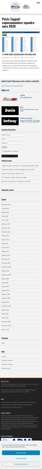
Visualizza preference (21, 464)
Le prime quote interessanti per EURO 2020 (19, 54)
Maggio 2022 (5, 212)
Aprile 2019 (5, 314)
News (18, 57)
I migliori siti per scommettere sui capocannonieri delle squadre (20, 165)
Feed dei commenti (7, 364)
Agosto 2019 (5, 310)
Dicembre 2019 (6, 298)
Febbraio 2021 (6, 255)
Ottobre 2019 (5, 302)
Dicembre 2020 (6, 263)
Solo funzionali (21, 458)
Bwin (21, 107)
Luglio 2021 (5, 243)
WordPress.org (6, 368)
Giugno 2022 (5, 208)
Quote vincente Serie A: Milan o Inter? (13, 173)
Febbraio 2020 (6, 294)
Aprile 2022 (5, 216)
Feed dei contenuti (7, 360)
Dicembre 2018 (6, 321)
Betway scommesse (26, 118)
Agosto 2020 (5, 279)
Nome (3, 139)
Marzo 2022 (5, 220)
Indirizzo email (6, 135)
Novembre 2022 (6, 204)
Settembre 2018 (6, 325)
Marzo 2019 (5, 318)
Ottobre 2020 (5, 271)
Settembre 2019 (6, 306)
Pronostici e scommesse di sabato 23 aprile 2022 (16, 181)
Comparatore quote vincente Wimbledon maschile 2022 (18, 169)
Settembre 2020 (6, 275)
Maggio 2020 (5, 290)
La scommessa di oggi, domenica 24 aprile (14, 177)
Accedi (4, 356)
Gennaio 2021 (6, 259)
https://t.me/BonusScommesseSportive (12, 86)
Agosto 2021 (5, 239)
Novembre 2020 (6, 267)
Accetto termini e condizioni (10, 151)
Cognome (4, 143)
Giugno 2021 (5, 247)
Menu (38, 2)
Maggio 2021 (5, 251)
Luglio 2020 (5, 282)
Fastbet (22, 95)
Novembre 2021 (6, 232)
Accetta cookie (21, 453)
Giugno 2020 (5, 286)
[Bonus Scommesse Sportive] (20, 10)
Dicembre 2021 (6, 228)
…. (9, 70)
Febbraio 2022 (6, 224)
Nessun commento (28, 57)
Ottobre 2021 (5, 236)
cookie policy (21, 447)
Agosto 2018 (5, 329)
